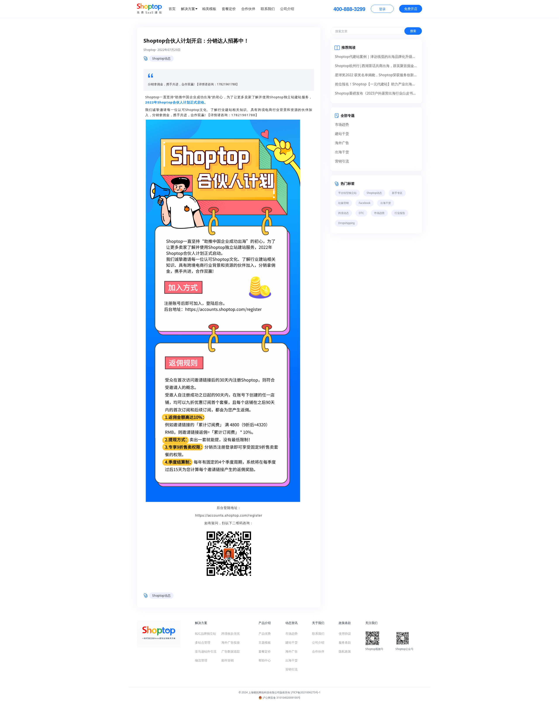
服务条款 (345, 642)
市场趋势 (342, 124)
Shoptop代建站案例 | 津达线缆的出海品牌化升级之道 (376, 56)
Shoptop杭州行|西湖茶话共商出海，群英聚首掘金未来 (376, 65)
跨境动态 (343, 213)
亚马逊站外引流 (205, 651)
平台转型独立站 (347, 193)
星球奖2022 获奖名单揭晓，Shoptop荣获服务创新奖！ (376, 74)
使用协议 (345, 633)
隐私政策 (345, 651)
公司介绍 (287, 8)
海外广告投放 (230, 642)
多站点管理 (202, 642)
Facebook (364, 203)
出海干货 (342, 152)
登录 (382, 9)
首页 (172, 8)
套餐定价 (229, 8)
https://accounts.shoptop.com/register (228, 515)
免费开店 (410, 9)
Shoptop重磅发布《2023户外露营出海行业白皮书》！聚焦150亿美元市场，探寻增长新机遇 (376, 93)
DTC (361, 213)
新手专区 (397, 193)
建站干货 (342, 133)
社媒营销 (343, 203)
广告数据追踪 (230, 651)
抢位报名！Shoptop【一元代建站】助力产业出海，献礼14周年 (376, 84)
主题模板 (265, 642)
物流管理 (201, 660)
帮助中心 (265, 660)
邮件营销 (227, 660)
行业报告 (400, 213)
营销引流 (342, 161)
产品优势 (265, 633)
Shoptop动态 (161, 58)
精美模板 (209, 8)
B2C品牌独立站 (205, 633)
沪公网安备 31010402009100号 (281, 698)
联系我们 (268, 8)
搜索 (413, 31)
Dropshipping (346, 223)
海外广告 (342, 142)
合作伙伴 (248, 8)
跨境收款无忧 (230, 633)
